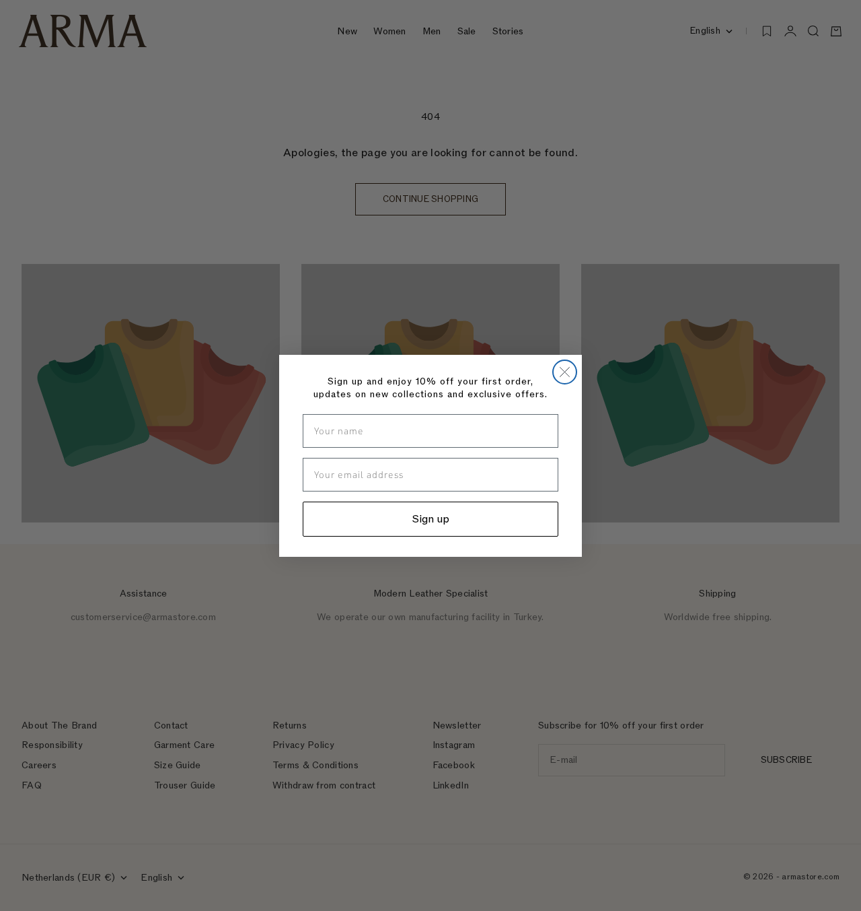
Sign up (430, 519)
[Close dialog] (564, 372)
